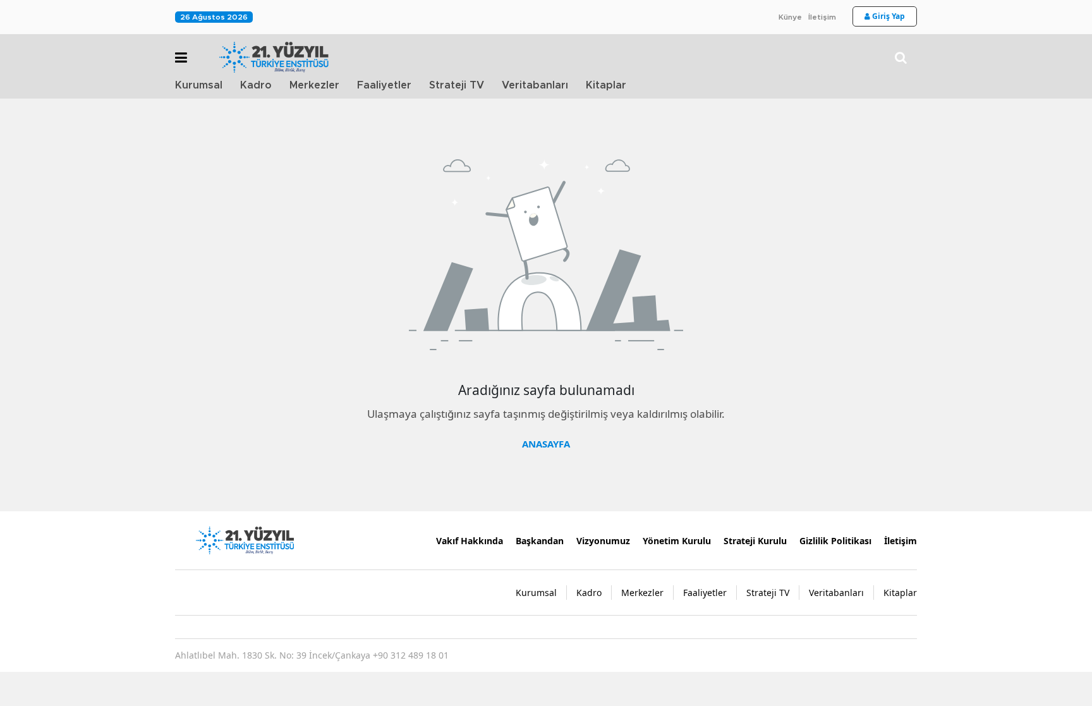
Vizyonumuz (603, 540)
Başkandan (540, 540)
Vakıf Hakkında (469, 540)
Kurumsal (198, 85)
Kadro (256, 85)
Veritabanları (535, 85)
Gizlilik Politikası (835, 540)
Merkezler (314, 85)
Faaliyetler (384, 85)
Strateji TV (456, 85)
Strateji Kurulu (755, 540)
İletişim (822, 17)
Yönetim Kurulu (677, 540)
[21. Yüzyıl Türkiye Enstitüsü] (244, 539)
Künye (790, 17)
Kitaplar (606, 85)
